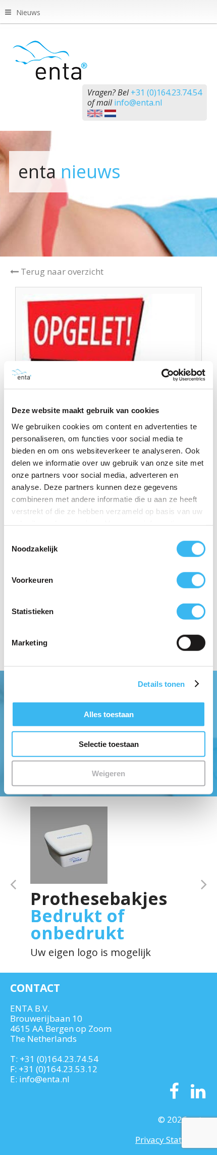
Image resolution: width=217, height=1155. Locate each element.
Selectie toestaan (109, 743)
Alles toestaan (109, 714)
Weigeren (108, 773)
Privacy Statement (171, 1139)
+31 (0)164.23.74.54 (166, 92)
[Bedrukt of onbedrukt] (68, 845)
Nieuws (28, 12)
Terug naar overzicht (61, 271)
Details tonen (161, 683)
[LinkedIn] (198, 1091)
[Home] (108, 60)
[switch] (191, 580)
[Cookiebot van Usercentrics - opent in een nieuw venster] (161, 374)
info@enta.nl (138, 102)
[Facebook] (174, 1091)
